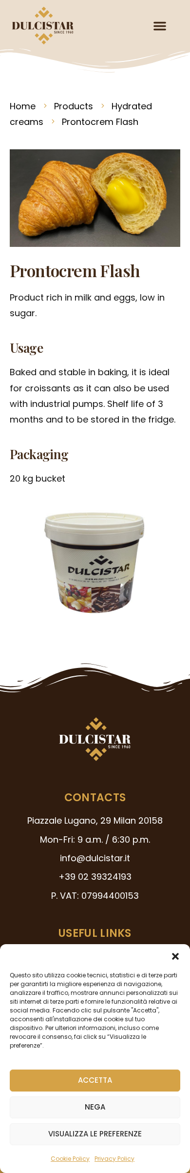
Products (73, 106)
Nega (95, 1107)
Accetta (95, 1080)
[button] (175, 956)
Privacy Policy (114, 1158)
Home (23, 106)
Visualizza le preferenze (95, 1134)
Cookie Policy (70, 1158)
